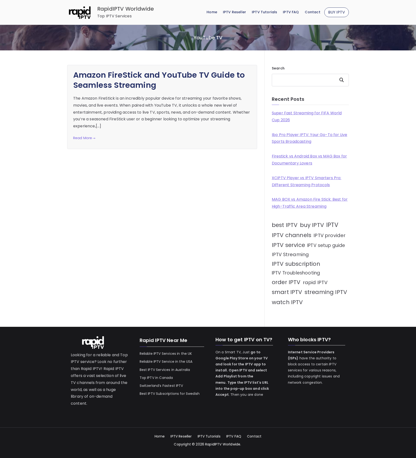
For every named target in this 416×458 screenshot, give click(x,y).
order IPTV (286, 282)
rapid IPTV (315, 282)
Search (278, 68)
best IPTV (285, 225)
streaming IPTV (326, 292)
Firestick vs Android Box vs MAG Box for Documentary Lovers (309, 159)
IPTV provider (329, 235)
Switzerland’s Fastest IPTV (162, 385)
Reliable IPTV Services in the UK (166, 353)
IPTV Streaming (290, 254)
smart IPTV (287, 292)
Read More (82, 138)
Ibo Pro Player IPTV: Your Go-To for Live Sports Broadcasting (309, 138)
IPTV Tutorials (264, 12)
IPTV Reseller (234, 12)
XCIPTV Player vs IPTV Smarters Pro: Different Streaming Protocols (306, 181)
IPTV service (288, 245)
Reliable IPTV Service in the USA (166, 361)
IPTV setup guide (326, 245)
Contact (312, 12)
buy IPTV (312, 225)
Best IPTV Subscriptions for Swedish (170, 393)
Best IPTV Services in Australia (165, 369)
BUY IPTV (336, 12)
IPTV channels (291, 235)
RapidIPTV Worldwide (125, 9)
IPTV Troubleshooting (296, 273)
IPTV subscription (296, 264)
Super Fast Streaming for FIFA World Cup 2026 (307, 116)
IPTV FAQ (291, 12)
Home (212, 12)
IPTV (332, 225)
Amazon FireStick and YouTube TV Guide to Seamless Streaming (159, 79)
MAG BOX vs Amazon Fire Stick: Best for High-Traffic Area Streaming (310, 203)
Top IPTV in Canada (156, 377)
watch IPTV (287, 302)
